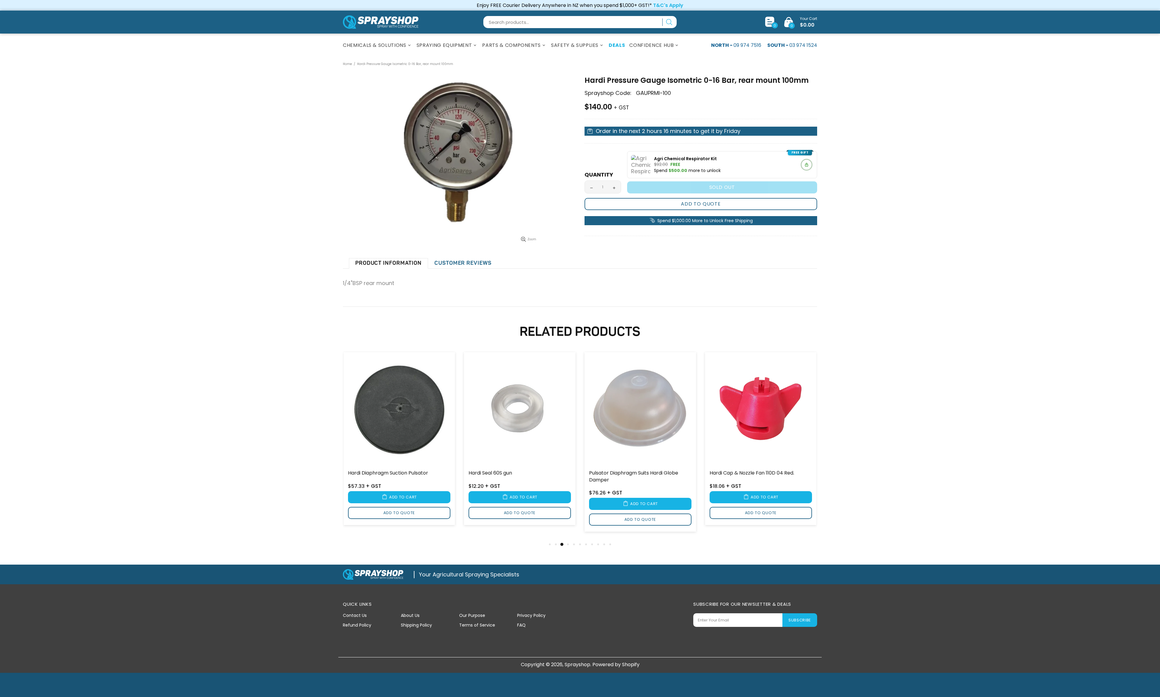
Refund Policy (357, 625)
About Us (410, 615)
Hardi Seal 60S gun (490, 473)
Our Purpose (472, 615)
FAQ (521, 625)
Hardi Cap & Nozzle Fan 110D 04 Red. (752, 473)
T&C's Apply (668, 5)
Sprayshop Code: (608, 93)
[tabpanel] (399, 442)
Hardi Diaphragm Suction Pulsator (388, 473)
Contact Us (355, 615)
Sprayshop (380, 22)
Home (347, 64)
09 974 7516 (747, 45)
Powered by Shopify (616, 664)
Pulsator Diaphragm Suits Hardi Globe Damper (633, 476)
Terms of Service (477, 625)
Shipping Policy (416, 625)
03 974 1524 (803, 45)
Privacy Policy (531, 615)
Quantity (599, 174)
